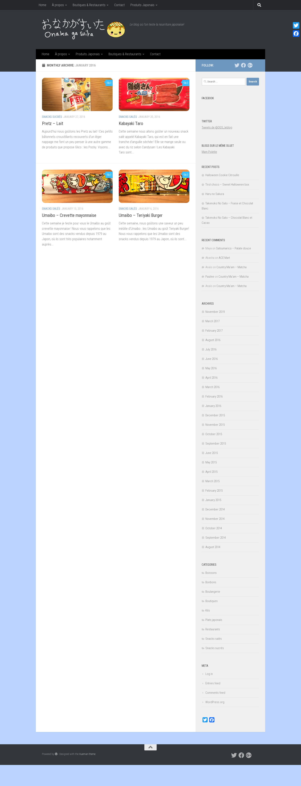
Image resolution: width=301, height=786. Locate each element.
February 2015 (214, 490)
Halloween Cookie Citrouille (222, 175)
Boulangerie (212, 591)
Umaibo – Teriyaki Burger (141, 215)
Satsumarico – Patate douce (233, 248)
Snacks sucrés (52, 116)
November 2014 (215, 519)
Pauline (209, 276)
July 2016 (210, 349)
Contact (119, 5)
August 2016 (212, 340)
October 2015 (213, 434)
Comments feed (215, 693)
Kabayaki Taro (131, 123)
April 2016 (211, 377)
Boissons (211, 573)
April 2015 (211, 472)
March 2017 (212, 321)
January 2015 (213, 500)
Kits (207, 610)
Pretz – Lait (52, 123)
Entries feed (212, 683)
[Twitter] (236, 65)
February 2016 (214, 396)
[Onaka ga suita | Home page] (84, 29)
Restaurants (212, 629)
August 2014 (212, 547)
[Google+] (250, 65)
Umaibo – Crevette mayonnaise (69, 215)
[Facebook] (243, 65)
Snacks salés (128, 116)
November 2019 (215, 312)
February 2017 (214, 330)
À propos (58, 5)
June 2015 (211, 453)
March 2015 (212, 481)
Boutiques (211, 601)
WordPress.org (214, 702)
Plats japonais (213, 620)
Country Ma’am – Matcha (231, 267)
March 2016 (212, 387)
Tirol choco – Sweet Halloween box (227, 184)
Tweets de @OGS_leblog (217, 127)
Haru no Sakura (214, 194)
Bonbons (210, 582)
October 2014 (213, 528)
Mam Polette (209, 152)
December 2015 (215, 415)
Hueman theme (87, 754)
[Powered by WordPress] (56, 754)
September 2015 (215, 443)
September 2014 (215, 537)
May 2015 (211, 462)
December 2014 (215, 509)
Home (42, 5)
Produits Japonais (142, 5)
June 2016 (211, 359)
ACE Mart (224, 258)
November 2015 (215, 425)
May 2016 (211, 368)
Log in (209, 674)
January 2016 (213, 406)
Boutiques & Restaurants (89, 5)
